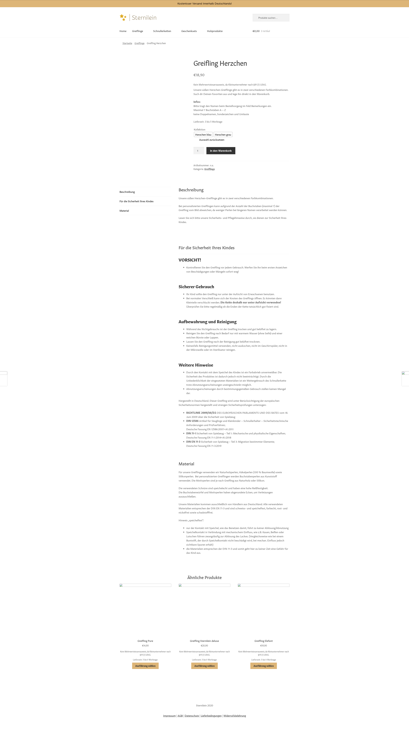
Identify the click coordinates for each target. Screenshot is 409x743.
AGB (180, 715)
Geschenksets (189, 30)
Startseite (127, 43)
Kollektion (199, 129)
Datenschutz (192, 715)
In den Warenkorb (221, 151)
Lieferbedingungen (211, 715)
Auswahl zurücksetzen (211, 139)
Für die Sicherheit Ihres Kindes (137, 201)
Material (124, 210)
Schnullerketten (162, 30)
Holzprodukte (215, 30)
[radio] (203, 134)
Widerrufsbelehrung (235, 715)
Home (123, 30)
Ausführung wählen (145, 665)
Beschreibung (127, 191)
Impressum (169, 715)
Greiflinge (137, 30)
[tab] (145, 191)
